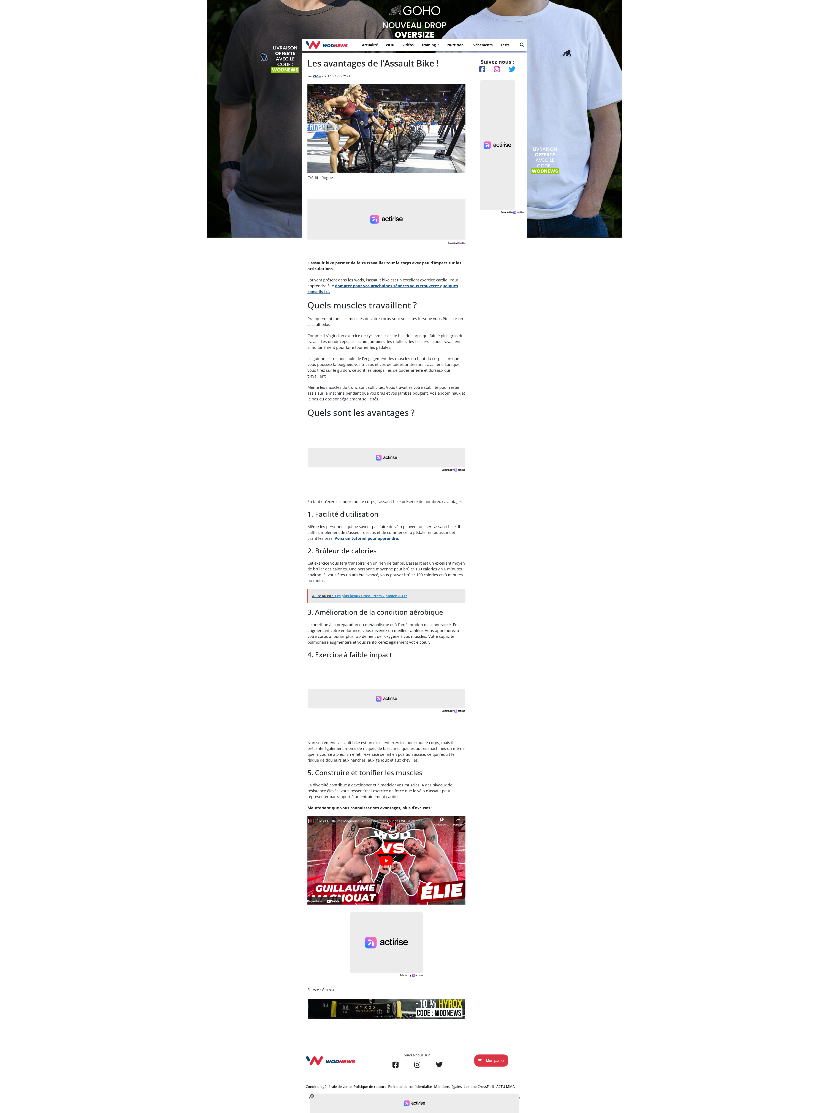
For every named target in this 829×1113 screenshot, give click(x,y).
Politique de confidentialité (410, 1086)
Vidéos (408, 45)
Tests (505, 45)
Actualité (370, 45)
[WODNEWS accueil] (326, 45)
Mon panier (495, 1060)
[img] (522, 45)
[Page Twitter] (439, 1065)
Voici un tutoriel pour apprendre (366, 538)
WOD (390, 45)
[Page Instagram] (417, 1065)
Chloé (317, 76)
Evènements (482, 45)
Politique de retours (370, 1086)
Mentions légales (448, 1086)
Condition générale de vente (329, 1086)
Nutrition (455, 45)
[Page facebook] (395, 1065)
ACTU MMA (505, 1086)
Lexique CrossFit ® (479, 1086)
